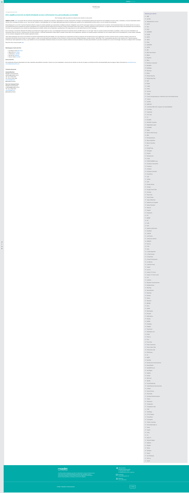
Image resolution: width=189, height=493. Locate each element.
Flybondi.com (150, 156)
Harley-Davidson (151, 205)
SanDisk (149, 373)
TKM (148, 409)
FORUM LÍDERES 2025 (152, 161)
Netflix (148, 308)
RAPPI (148, 357)
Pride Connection (151, 344)
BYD (148, 81)
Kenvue (149, 243)
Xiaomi (148, 453)
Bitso (148, 60)
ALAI (148, 29)
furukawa (149, 168)
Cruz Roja (149, 109)
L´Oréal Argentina (151, 251)
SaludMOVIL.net (151, 367)
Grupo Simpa (150, 197)
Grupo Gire (149, 194)
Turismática (150, 419)
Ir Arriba (132, 486)
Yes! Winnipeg (150, 455)
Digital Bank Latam (151, 125)
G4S (148, 176)
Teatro (148, 399)
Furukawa (149, 166)
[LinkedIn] (1, 246)
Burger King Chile (151, 78)
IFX (147, 220)
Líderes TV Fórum (151, 272)
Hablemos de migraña (152, 202)
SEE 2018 (149, 378)
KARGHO (149, 241)
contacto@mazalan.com (123, 476)
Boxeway (149, 70)
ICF (147, 215)
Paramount (149, 329)
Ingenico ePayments (152, 228)
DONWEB (149, 127)
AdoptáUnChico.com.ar (152, 21)
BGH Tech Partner (151, 52)
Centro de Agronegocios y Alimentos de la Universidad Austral (162, 96)
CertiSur (149, 101)
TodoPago (149, 411)
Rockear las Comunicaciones (154, 362)
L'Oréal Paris (150, 256)
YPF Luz (149, 458)
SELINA (148, 380)
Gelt (148, 181)
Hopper (149, 210)
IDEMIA (148, 218)
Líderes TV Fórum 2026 (153, 274)
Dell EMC (149, 119)
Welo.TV (149, 437)
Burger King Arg (151, 75)
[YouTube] (1, 248)
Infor (16, 12)
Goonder (149, 192)
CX (147, 117)
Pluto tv (149, 336)
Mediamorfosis (150, 285)
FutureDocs (150, 174)
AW (148, 50)
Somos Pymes (150, 391)
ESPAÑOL (128, 1)
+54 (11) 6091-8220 (122, 479)
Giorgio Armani (150, 184)
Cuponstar (149, 112)
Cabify (148, 86)
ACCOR (148, 19)
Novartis (149, 313)
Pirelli (148, 334)
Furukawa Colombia (152, 171)
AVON (148, 47)
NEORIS (149, 303)
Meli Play (149, 287)
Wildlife (149, 445)
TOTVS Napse (150, 414)
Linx (148, 277)
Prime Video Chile (151, 347)
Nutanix (149, 318)
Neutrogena (150, 311)
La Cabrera (149, 262)
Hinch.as (149, 207)
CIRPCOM (149, 104)
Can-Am (149, 91)
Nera (148, 305)
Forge (148, 158)
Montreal (149, 293)
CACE (148, 88)
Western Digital (151, 440)
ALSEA (148, 34)
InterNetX (149, 231)
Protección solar (151, 349)
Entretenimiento (151, 137)
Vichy (148, 432)
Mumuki (149, 295)
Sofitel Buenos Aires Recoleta (154, 386)
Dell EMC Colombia (151, 122)
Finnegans (149, 150)
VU (147, 435)
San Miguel (149, 370)
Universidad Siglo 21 (152, 424)
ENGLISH (133, 1)
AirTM (148, 24)
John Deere (150, 236)
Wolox (148, 448)
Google (149, 187)
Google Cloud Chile (152, 189)
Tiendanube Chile (151, 406)
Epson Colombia (151, 143)
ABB (148, 16)
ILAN (148, 223)
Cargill (148, 94)
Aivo (148, 26)
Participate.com (151, 331)
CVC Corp (149, 114)
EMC (148, 135)
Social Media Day (151, 383)
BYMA (148, 83)
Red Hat (149, 360)
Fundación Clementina (152, 163)
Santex (148, 375)
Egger (148, 130)
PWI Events (150, 352)
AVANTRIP (149, 44)
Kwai (148, 249)
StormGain (149, 393)
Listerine (149, 280)
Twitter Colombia (151, 422)
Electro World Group (152, 132)
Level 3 (149, 269)
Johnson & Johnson (151, 238)
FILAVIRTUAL (150, 148)
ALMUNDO (149, 31)
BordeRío (149, 65)
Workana (149, 450)
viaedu (148, 430)
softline (149, 388)
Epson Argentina (151, 140)
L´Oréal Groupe (150, 254)
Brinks (148, 73)
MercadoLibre (150, 290)
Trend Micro (150, 417)
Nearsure (149, 300)
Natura (148, 298)
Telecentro (149, 401)
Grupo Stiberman (151, 199)
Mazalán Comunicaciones (153, 282)
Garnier (148, 179)
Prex (148, 339)
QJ (147, 355)
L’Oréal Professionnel (152, 259)
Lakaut (148, 267)
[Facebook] (1, 244)
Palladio (149, 326)
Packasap (149, 324)
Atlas (148, 42)
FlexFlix (149, 153)
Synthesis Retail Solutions (153, 396)
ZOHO (148, 461)
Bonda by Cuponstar (152, 63)
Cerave (148, 99)
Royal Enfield (150, 365)
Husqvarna (149, 212)
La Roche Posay (151, 264)
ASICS (148, 37)
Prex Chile (149, 342)
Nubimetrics (150, 316)
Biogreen (149, 57)
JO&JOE (149, 233)
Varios (148, 427)
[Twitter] (2, 242)
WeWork (149, 442)
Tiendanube (150, 404)
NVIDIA (148, 321)
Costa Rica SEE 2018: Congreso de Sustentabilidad (159, 106)
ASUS (148, 39)
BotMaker (149, 68)
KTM (148, 246)
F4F (148, 145)
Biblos (148, 55)
